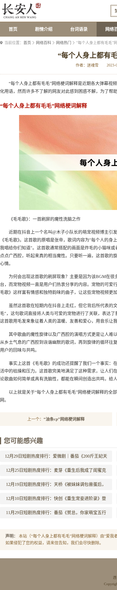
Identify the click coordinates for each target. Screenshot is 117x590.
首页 (13, 29)
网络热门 (63, 43)
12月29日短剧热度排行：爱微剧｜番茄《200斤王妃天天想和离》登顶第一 (56, 458)
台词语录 (79, 29)
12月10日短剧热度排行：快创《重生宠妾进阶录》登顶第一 (56, 500)
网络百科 (43, 43)
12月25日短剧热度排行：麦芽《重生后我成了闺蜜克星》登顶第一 (56, 472)
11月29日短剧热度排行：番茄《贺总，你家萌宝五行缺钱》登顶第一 (56, 514)
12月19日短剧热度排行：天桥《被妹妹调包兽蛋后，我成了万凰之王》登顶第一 (56, 486)
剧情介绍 (44, 29)
